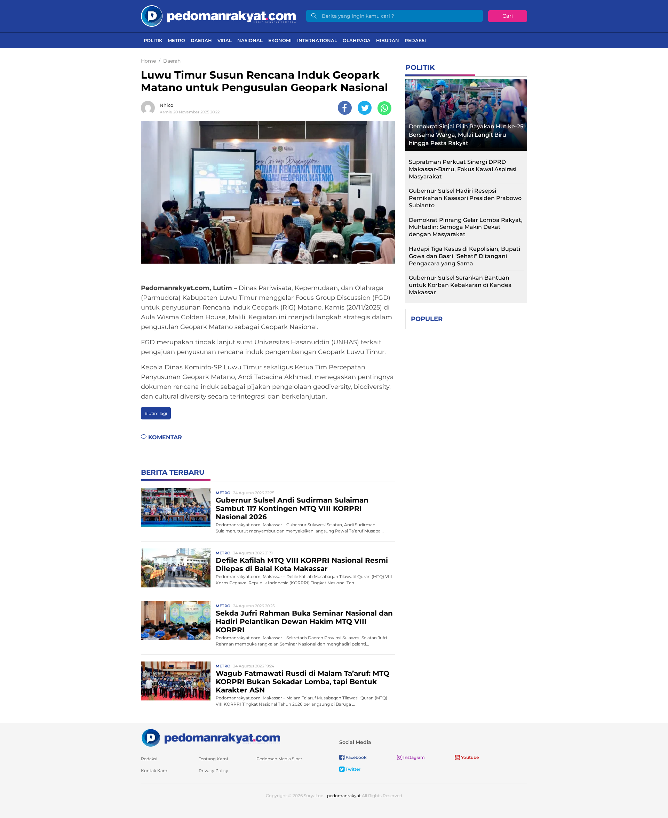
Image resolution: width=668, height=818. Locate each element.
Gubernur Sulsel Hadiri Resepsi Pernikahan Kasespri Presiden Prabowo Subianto (465, 198)
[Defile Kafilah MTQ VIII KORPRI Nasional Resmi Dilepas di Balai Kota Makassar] (175, 567)
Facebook (355, 757)
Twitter (352, 769)
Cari (507, 16)
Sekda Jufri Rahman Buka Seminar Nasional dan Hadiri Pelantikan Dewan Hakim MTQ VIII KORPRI (304, 621)
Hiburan (387, 40)
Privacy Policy (213, 770)
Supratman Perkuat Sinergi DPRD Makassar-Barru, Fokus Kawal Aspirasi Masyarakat (462, 169)
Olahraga (357, 40)
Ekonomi (280, 40)
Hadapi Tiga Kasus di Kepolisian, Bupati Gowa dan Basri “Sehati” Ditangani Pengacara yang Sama (464, 256)
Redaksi (415, 40)
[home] (210, 737)
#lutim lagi (156, 413)
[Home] (218, 15)
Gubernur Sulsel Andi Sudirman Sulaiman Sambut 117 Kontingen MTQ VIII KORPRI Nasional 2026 (292, 508)
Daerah (201, 40)
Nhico (166, 105)
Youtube (469, 757)
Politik (153, 40)
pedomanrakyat (344, 795)
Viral (224, 40)
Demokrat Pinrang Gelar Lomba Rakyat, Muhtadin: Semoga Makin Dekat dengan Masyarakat (466, 227)
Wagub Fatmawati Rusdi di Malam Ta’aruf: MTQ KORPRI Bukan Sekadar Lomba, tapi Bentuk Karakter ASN (302, 681)
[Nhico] (149, 108)
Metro (176, 40)
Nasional (250, 40)
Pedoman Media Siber (279, 758)
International (317, 40)
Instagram (413, 757)
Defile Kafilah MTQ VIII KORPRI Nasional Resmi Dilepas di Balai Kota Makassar (302, 564)
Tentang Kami (213, 758)
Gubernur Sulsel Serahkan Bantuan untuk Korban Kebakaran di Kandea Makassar (460, 285)
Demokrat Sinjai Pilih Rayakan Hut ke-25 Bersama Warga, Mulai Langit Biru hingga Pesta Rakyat (466, 134)
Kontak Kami (154, 770)
